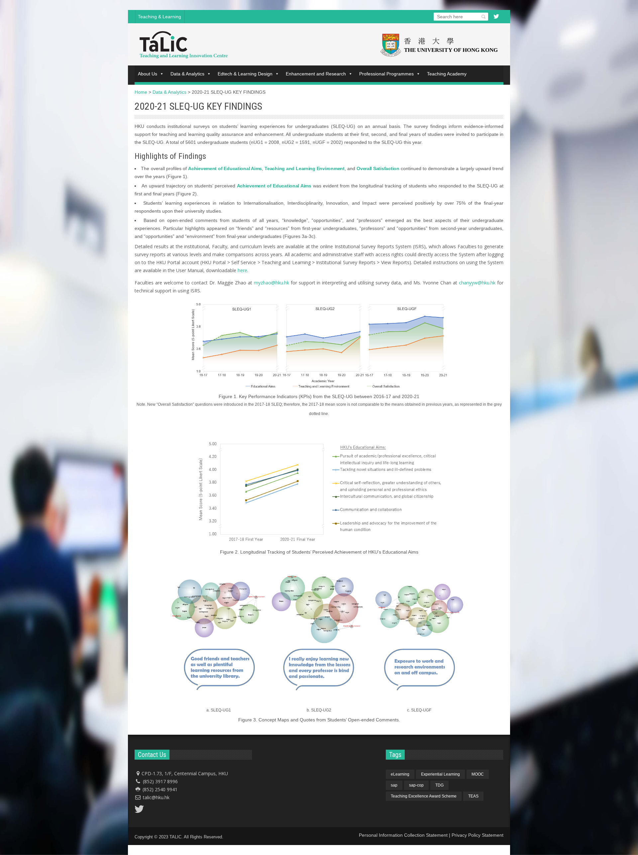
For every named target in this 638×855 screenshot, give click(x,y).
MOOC (478, 774)
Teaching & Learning (159, 16)
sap (394, 785)
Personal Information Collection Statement (403, 835)
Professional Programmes (386, 73)
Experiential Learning (440, 774)
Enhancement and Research (316, 73)
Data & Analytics (187, 73)
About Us (147, 73)
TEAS (473, 796)
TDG (439, 785)
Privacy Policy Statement (477, 835)
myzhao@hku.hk (271, 282)
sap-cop (416, 785)
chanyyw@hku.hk (477, 282)
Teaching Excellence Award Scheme (424, 796)
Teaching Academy (447, 73)
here (242, 270)
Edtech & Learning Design (245, 73)
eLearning (400, 774)
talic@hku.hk (156, 797)
